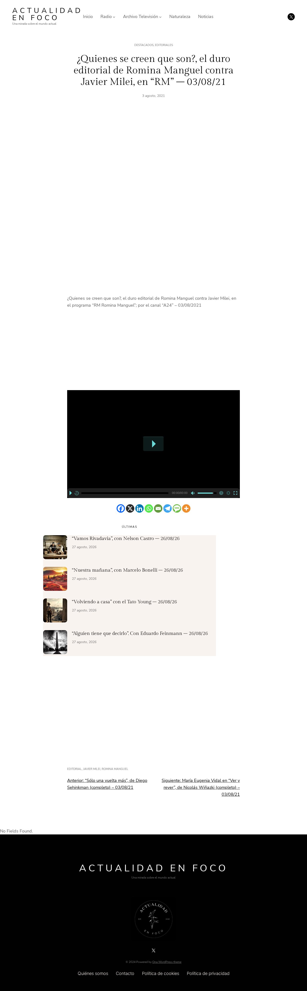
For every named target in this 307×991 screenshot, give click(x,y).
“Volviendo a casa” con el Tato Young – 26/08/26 (124, 602)
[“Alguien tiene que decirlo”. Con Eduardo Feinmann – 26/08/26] (55, 643)
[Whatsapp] (149, 508)
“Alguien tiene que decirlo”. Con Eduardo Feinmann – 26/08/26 (140, 633)
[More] (186, 508)
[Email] (158, 508)
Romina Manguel (115, 769)
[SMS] (177, 508)
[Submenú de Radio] (114, 16)
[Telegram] (167, 508)
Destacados (144, 45)
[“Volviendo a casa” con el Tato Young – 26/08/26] (55, 611)
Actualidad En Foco (47, 14)
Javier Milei (91, 769)
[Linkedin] (139, 508)
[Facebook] (121, 508)
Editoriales (164, 45)
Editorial (74, 769)
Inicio (88, 16)
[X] (130, 508)
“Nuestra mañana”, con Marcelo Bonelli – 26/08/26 (127, 570)
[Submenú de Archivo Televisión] (160, 16)
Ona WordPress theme (166, 962)
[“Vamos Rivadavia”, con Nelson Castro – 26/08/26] (55, 548)
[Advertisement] (153, 158)
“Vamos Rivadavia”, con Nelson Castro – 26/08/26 (126, 538)
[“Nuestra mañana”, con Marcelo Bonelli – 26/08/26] (55, 580)
